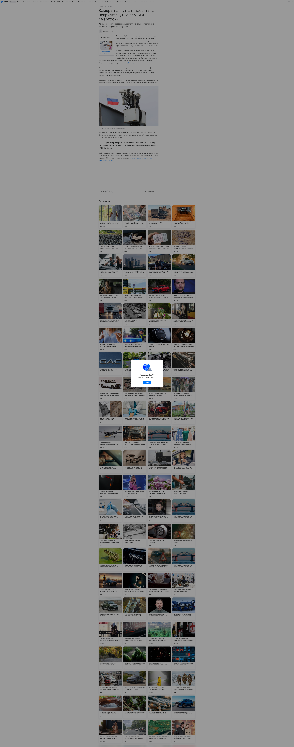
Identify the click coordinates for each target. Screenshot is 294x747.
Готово (147, 382)
